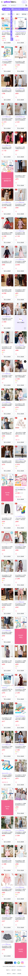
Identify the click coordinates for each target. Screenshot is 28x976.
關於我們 (14, 970)
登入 (24, 2)
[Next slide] (12, 23)
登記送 (11, 12)
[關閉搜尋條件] (9, 5)
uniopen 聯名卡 (18, 9)
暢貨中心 (11, 15)
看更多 (11, 39)
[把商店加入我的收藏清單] (25, 328)
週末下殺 (11, 30)
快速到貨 (11, 18)
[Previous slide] (2, 23)
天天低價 (11, 21)
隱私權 (14, 973)
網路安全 (9, 973)
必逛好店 (11, 27)
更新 (24, 966)
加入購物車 (8, 42)
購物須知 (19, 970)
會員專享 (11, 33)
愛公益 (11, 36)
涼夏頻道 (11, 24)
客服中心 (8, 970)
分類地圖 (19, 973)
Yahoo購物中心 (10, 2)
